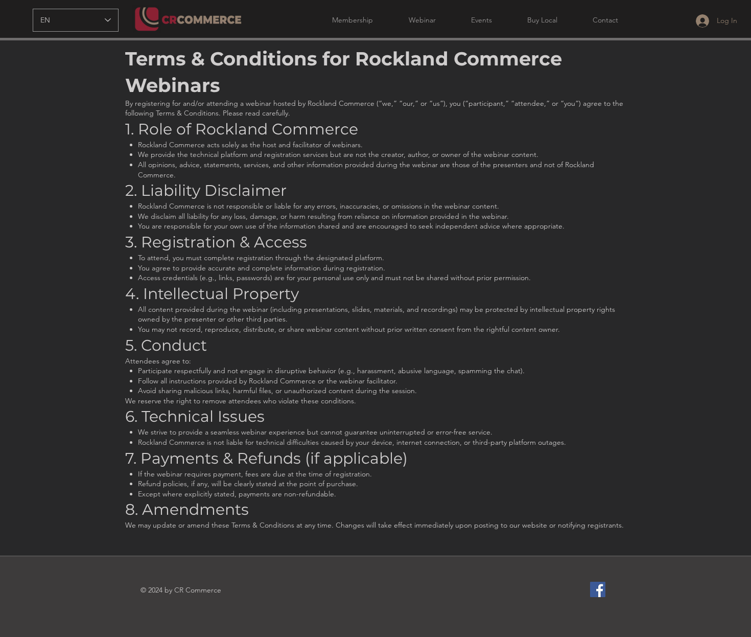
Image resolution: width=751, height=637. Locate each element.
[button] (342, 20)
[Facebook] (597, 589)
